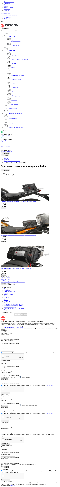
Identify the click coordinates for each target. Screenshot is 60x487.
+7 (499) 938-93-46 (5, 146)
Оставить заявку (5, 479)
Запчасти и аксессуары (10, 307)
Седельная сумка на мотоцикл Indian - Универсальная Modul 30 (17, 268)
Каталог (6, 300)
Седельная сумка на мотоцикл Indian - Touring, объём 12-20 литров (18, 235)
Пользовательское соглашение (9, 327)
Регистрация (7, 17)
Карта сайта (20, 327)
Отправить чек (4, 421)
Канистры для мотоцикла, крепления (14, 308)
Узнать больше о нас (9, 4)
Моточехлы (7, 301)
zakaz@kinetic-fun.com (6, 151)
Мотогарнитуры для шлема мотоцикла (14, 304)
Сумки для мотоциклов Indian (12, 161)
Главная (6, 158)
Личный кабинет (5, 13)
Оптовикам (7, 9)
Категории (6, 153)
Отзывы (6, 6)
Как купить (7, 3)
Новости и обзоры (9, 7)
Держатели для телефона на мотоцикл (14, 305)
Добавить (3, 208)
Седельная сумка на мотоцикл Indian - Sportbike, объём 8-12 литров (18, 201)
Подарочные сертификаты (11, 309)
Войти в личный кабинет (10, 15)
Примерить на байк (9, 2)
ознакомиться (49, 352)
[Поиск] (16, 30)
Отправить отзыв (5, 393)
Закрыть (6, 155)
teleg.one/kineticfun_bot (6, 141)
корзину (12, 485)
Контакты (6, 10)
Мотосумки (7, 159)
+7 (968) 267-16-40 (5, 135)
